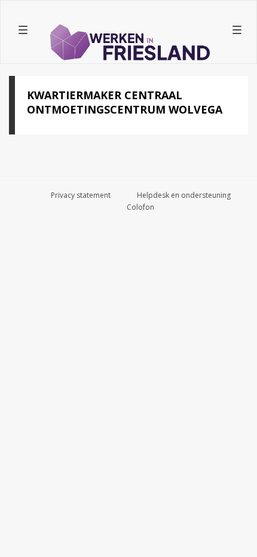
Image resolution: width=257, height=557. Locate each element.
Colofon (140, 207)
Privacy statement (81, 195)
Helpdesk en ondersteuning (184, 195)
